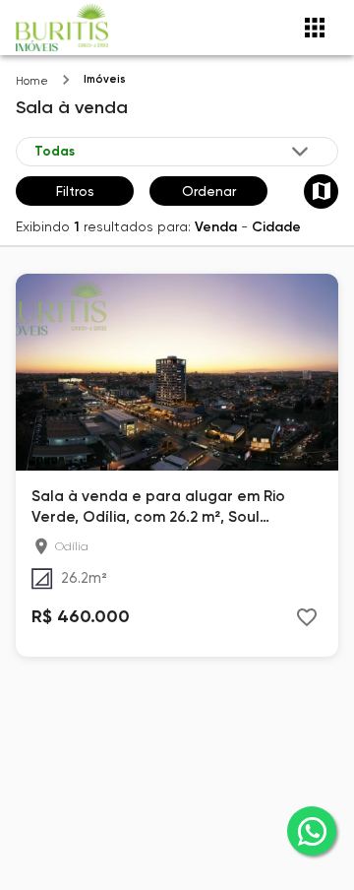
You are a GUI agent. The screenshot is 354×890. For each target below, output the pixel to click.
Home (32, 81)
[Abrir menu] (314, 27)
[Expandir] (300, 151)
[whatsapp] (311, 831)
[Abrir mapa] (321, 191)
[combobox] (173, 151)
